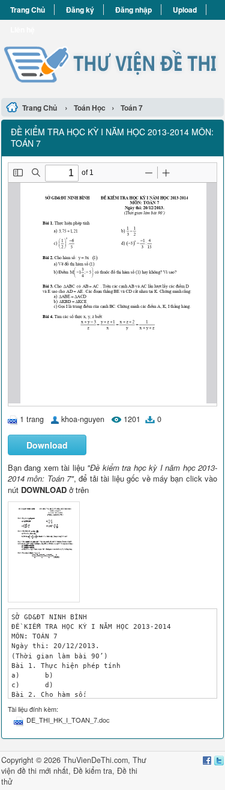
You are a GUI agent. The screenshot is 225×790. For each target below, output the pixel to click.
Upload (185, 9)
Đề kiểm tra (92, 770)
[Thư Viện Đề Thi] (112, 57)
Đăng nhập (133, 9)
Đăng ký (80, 9)
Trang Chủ (27, 9)
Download (47, 445)
